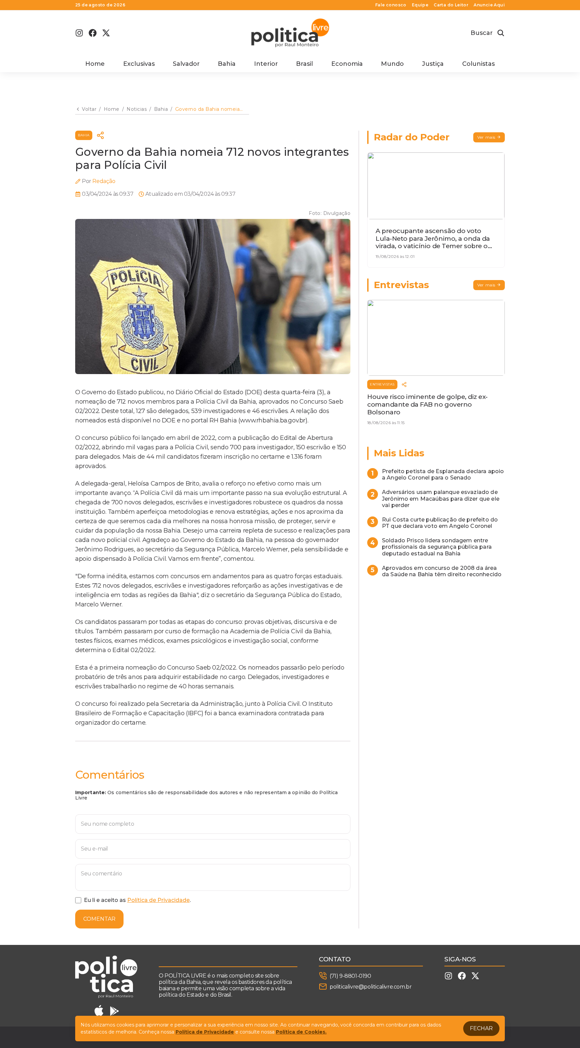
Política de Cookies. (301, 1032)
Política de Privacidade (158, 900)
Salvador (186, 63)
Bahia (227, 63)
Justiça (433, 63)
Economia (347, 63)
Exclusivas (139, 63)
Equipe (420, 5)
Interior (266, 63)
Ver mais (486, 137)
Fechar (481, 1028)
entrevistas (382, 384)
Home (95, 63)
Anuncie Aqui (489, 5)
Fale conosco (390, 5)
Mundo (392, 63)
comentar (99, 919)
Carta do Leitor (451, 5)
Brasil (304, 63)
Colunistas (478, 63)
